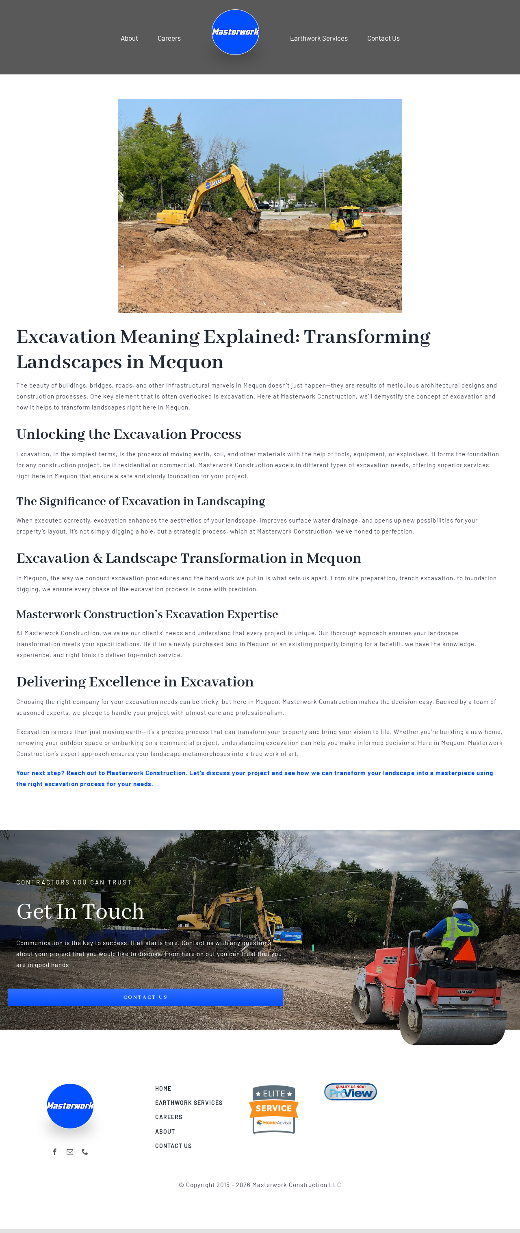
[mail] (70, 1151)
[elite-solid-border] (273, 1086)
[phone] (85, 1151)
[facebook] (55, 1151)
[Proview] (350, 1086)
